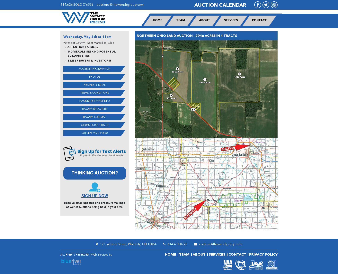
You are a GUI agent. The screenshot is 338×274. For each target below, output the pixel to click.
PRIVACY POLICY (263, 254)
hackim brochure (94, 109)
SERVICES (231, 20)
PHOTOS (94, 76)
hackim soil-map (94, 117)
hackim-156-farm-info (94, 101)
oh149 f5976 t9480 (95, 133)
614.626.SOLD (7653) (76, 4)
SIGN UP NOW (94, 196)
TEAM (180, 20)
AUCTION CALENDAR (220, 5)
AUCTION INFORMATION (94, 68)
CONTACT (259, 20)
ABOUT (204, 20)
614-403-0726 (177, 244)
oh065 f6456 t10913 (94, 125)
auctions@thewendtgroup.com (120, 4)
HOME (157, 20)
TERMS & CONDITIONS (94, 93)
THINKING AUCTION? (95, 173)
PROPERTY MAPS (95, 84)
